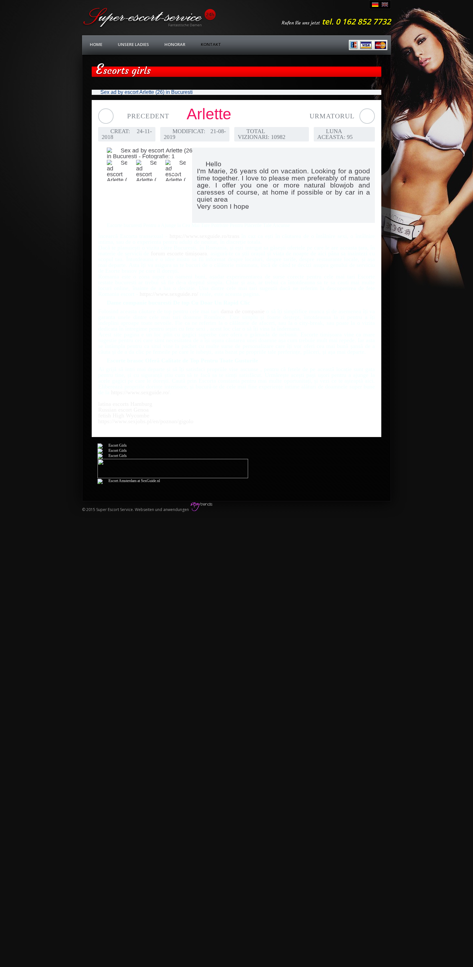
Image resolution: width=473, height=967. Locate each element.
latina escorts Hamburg (125, 404)
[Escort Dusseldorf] (112, 445)
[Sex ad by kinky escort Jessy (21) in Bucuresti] (106, 116)
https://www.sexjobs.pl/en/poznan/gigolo (145, 421)
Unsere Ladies (133, 44)
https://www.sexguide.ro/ (169, 294)
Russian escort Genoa (123, 409)
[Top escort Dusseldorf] (172, 477)
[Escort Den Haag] (128, 481)
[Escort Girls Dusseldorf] (112, 455)
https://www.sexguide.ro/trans (204, 236)
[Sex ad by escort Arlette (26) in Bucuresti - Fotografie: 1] (142, 153)
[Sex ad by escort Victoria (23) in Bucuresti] (367, 116)
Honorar (174, 44)
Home (96, 44)
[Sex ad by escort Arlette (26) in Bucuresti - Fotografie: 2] (112, 170)
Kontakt (211, 44)
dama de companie (243, 311)
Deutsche (375, 4)
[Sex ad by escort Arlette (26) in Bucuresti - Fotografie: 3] (141, 170)
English (385, 4)
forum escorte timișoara (179, 253)
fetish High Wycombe (123, 415)
